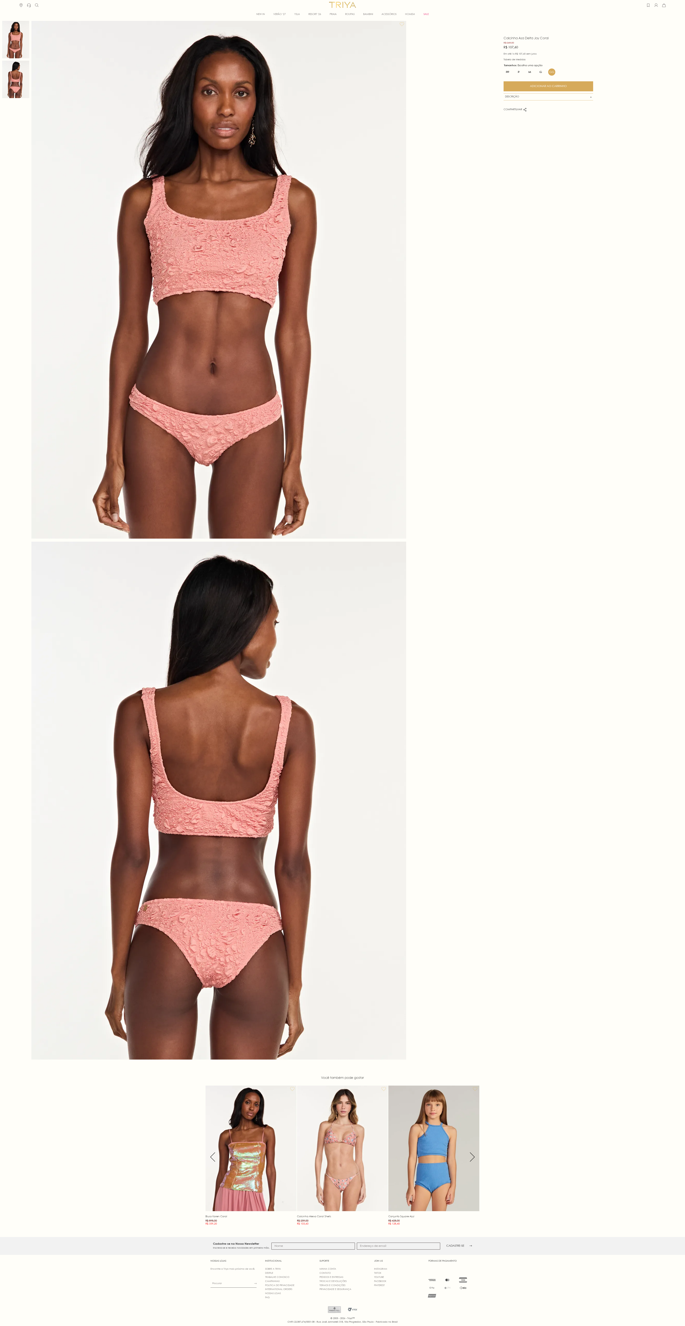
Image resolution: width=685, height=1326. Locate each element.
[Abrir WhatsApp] (676, 1317)
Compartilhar (513, 109)
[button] (37, 5)
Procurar (217, 1283)
